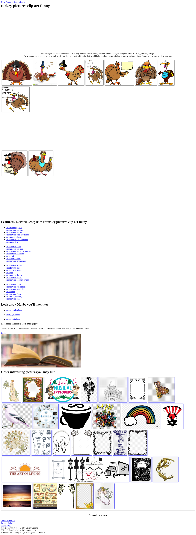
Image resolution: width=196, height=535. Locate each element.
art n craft (10, 256)
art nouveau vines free (15, 289)
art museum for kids (14, 249)
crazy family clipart (14, 310)
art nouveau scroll (13, 246)
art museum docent (14, 275)
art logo (9, 273)
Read (3, 333)
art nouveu (10, 291)
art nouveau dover (14, 277)
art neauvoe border (14, 270)
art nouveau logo (13, 299)
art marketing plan (14, 227)
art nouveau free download (17, 235)
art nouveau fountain (15, 254)
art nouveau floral (13, 284)
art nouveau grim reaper (16, 261)
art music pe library (14, 296)
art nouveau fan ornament (17, 239)
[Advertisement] (98, 30)
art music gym (12, 242)
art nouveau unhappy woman (18, 251)
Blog (3, 2)
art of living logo (13, 268)
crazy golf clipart (13, 319)
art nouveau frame (14, 294)
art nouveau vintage (14, 230)
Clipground (13, 527)
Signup (17, 2)
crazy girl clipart (13, 315)
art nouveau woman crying (17, 280)
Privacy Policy (7, 523)
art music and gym (14, 237)
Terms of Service (8, 521)
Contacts (9, 2)
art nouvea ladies (13, 258)
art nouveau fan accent (15, 287)
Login (22, 2)
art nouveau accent (14, 265)
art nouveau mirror (14, 232)
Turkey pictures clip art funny (13, 82)
